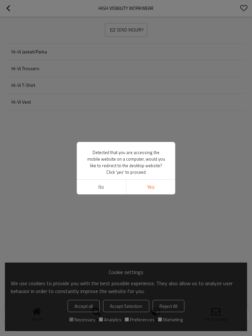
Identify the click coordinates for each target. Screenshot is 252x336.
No (101, 187)
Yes (151, 187)
